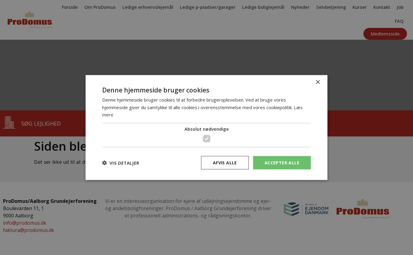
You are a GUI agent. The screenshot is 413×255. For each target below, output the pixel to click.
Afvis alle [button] (225, 162)
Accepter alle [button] (282, 162)
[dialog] (206, 127)
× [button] (317, 82)
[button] (120, 162)
